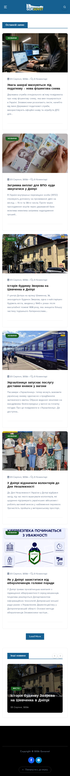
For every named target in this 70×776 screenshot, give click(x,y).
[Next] (60, 655)
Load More (35, 636)
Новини (12, 38)
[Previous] (54, 655)
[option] (35, 688)
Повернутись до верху (36, 770)
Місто (11, 239)
